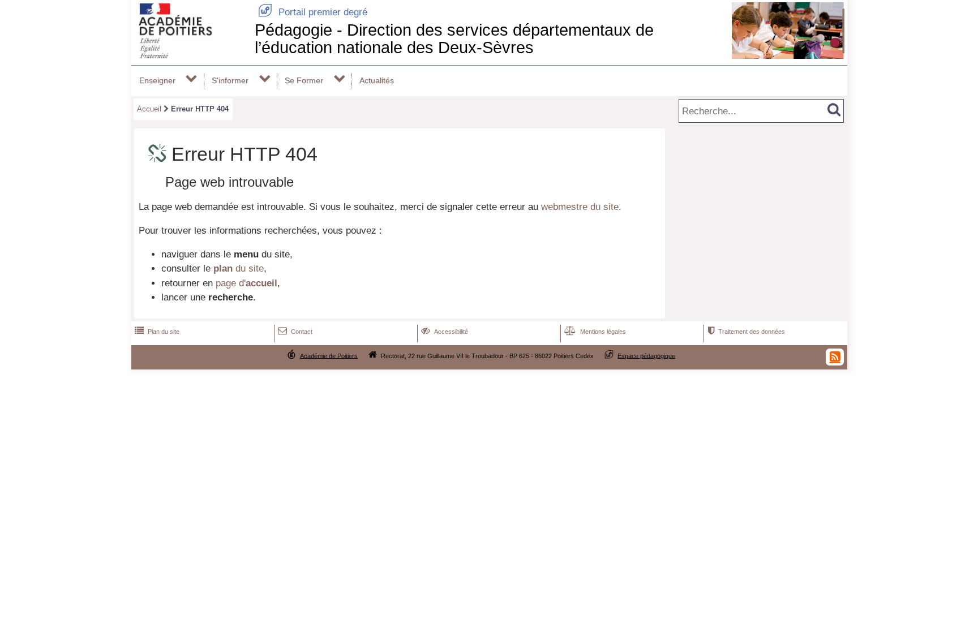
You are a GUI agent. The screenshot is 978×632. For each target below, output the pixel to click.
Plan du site (157, 331)
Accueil (149, 109)
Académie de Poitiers (329, 355)
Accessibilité (444, 331)
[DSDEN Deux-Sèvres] (190, 55)
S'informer (230, 80)
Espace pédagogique (646, 355)
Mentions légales (595, 331)
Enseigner (157, 80)
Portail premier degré (312, 12)
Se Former (304, 80)
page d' (246, 283)
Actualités (376, 80)
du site (238, 268)
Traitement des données (746, 331)
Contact (295, 331)
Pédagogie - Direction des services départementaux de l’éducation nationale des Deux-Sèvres (454, 39)
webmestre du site (580, 206)
